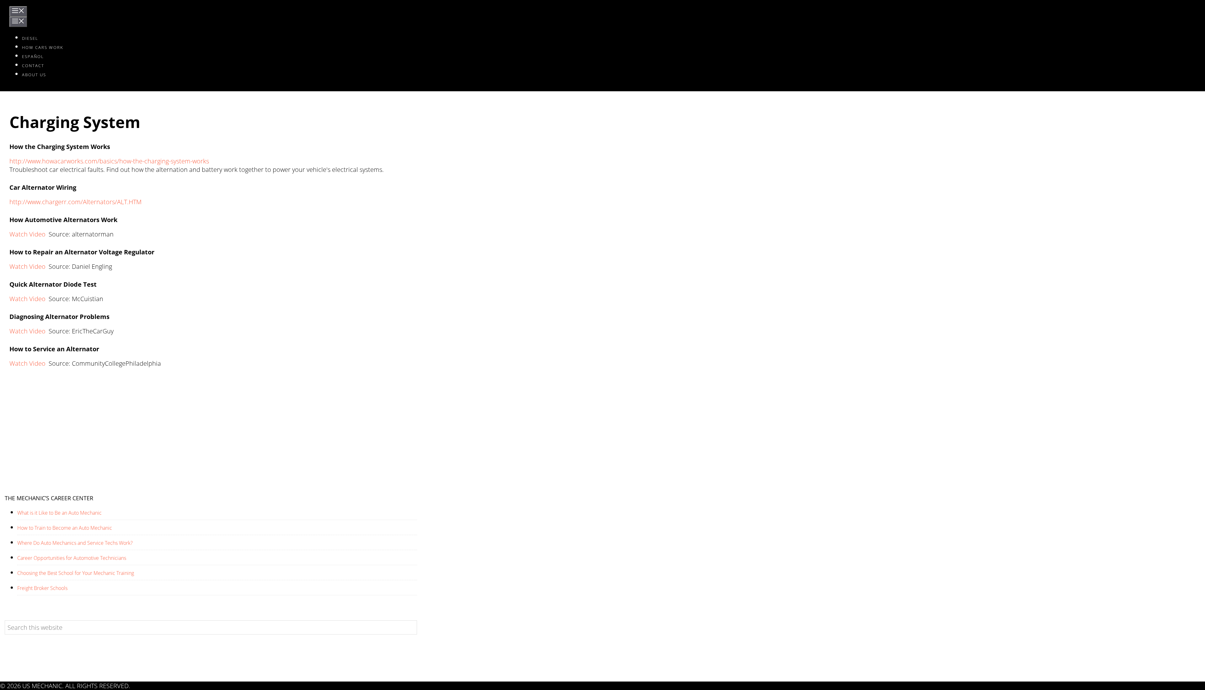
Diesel (30, 38)
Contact (33, 65)
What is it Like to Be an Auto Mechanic (59, 513)
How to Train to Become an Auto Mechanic (64, 528)
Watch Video (27, 234)
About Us (34, 74)
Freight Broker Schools (42, 588)
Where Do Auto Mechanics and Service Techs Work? (75, 543)
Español (33, 56)
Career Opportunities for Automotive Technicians (71, 558)
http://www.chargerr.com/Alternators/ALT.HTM (75, 202)
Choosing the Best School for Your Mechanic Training (75, 573)
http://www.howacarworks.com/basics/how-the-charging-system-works (109, 161)
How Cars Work (42, 47)
